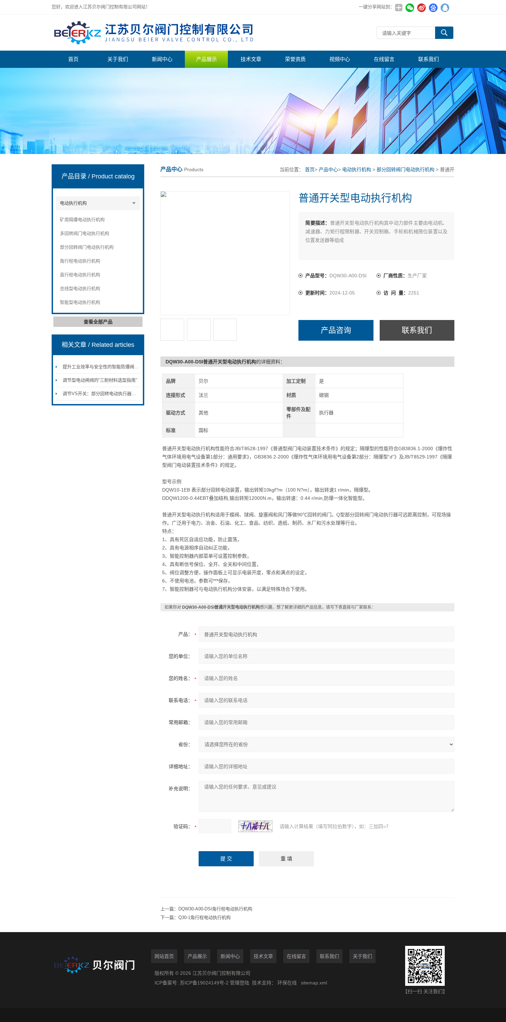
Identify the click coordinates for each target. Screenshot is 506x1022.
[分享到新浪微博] (421, 7)
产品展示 (206, 59)
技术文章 (251, 59)
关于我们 (117, 59)
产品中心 (328, 169)
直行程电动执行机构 (80, 274)
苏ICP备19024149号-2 (205, 982)
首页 (73, 59)
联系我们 (428, 59)
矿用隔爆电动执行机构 (82, 219)
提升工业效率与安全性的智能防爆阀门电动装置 (110, 366)
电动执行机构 (73, 203)
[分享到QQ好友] (445, 7)
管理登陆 (239, 982)
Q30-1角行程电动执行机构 (204, 917)
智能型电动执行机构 (80, 302)
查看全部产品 (98, 321)
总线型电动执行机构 (80, 288)
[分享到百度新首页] (433, 7)
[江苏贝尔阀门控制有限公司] (155, 32)
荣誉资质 (295, 59)
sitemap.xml (314, 982)
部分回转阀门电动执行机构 (87, 247)
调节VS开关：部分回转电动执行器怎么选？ (106, 393)
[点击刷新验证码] (255, 826)
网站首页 (164, 956)
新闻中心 (162, 59)
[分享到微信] (409, 7)
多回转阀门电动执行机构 (84, 233)
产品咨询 (336, 330)
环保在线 (287, 982)
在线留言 (384, 59)
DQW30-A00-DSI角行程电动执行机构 (215, 908)
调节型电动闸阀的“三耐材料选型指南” (100, 380)
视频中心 (339, 59)
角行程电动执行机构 (80, 261)
